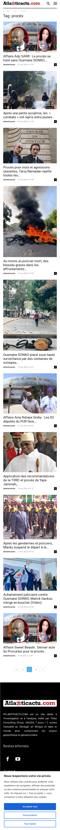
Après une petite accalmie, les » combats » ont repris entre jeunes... (29, 115)
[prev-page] (16, 669)
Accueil (6, 11)
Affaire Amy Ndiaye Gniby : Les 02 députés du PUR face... (28, 419)
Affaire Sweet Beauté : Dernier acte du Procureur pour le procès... (29, 649)
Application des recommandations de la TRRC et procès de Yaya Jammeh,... (28, 480)
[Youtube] (17, 759)
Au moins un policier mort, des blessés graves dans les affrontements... (25, 265)
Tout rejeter (30, 823)
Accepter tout (30, 806)
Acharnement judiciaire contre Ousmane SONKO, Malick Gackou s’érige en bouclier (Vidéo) (27, 598)
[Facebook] (7, 759)
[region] (30, 800)
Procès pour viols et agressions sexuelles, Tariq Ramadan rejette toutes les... (27, 171)
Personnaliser (30, 815)
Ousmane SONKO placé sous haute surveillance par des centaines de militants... (29, 359)
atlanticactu (9, 64)
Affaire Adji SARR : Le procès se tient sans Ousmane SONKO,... (27, 58)
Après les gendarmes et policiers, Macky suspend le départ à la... (27, 545)
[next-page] (42, 669)
